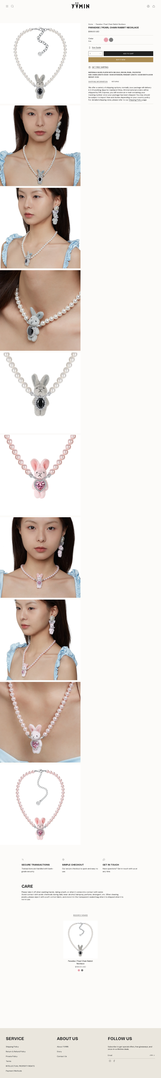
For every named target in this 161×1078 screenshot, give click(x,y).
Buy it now (120, 60)
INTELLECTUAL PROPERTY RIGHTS (20, 1066)
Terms (8, 1061)
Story (59, 1051)
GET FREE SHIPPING (100, 67)
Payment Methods (14, 1071)
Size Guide (96, 47)
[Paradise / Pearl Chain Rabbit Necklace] (80, 940)
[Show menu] (7, 6)
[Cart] (153, 6)
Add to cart (128, 54)
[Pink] (79, 970)
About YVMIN (62, 1046)
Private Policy (11, 1056)
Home (90, 24)
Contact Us (62, 1056)
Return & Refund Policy (16, 1051)
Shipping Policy (135, 100)
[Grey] (82, 970)
